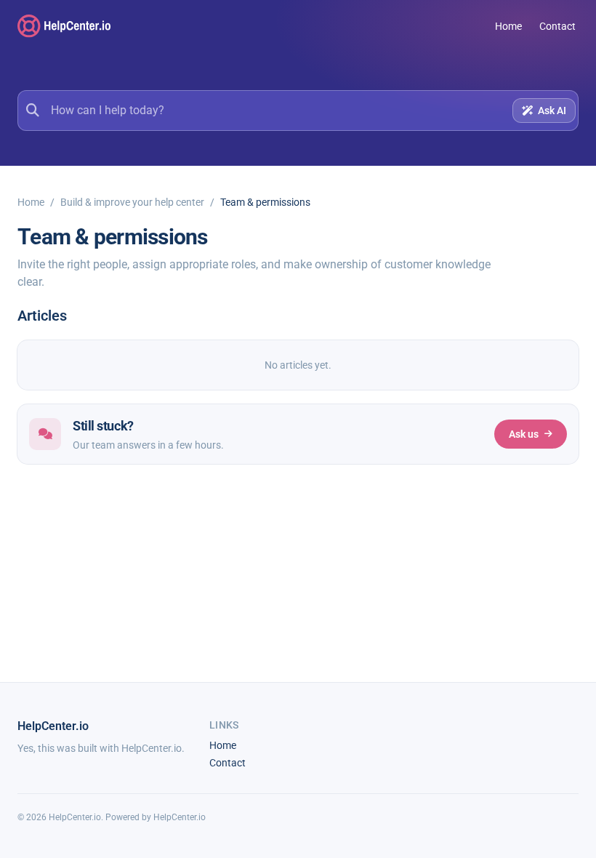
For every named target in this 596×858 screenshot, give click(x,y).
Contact (557, 26)
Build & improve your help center (132, 202)
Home (508, 26)
